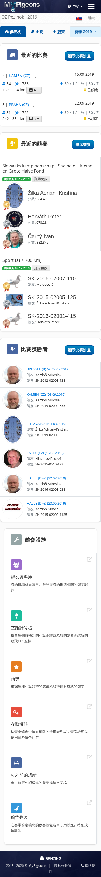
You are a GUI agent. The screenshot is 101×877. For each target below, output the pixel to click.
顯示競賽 (83, 144)
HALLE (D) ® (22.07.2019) (46, 478)
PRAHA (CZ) (19, 104)
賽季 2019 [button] (84, 31)
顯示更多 (40, 179)
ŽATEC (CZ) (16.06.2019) (45, 452)
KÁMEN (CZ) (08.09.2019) (46, 394)
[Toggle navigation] (91, 6)
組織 (91, 17)
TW (76, 6)
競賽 (60, 31)
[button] (35, 76)
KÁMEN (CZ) (20, 75)
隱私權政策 (63, 865)
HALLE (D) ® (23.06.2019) (46, 503)
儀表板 (15, 31)
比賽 (38, 31)
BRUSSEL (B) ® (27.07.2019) (48, 369)
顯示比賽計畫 (79, 55)
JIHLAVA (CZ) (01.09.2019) (46, 423)
